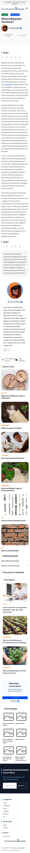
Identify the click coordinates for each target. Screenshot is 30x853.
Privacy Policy (4, 850)
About (5, 825)
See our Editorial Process (10, 360)
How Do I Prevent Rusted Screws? (13, 521)
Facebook (6, 836)
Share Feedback (21, 360)
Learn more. (15, 4)
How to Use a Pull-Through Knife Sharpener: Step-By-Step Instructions (15, 609)
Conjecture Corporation (19, 847)
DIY (2, 518)
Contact (5, 828)
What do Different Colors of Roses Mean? (8, 741)
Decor (3, 393)
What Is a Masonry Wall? (10, 551)
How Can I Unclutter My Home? (12, 458)
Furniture (6, 814)
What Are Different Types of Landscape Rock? (11, 489)
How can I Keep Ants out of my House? (7, 758)
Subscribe (15, 697)
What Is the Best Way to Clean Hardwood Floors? (21, 758)
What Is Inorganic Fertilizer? (11, 428)
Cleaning (4, 455)
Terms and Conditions (14, 850)
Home (5, 604)
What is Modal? (20, 723)
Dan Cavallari (15, 28)
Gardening (5, 425)
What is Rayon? (20, 739)
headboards (8, 84)
